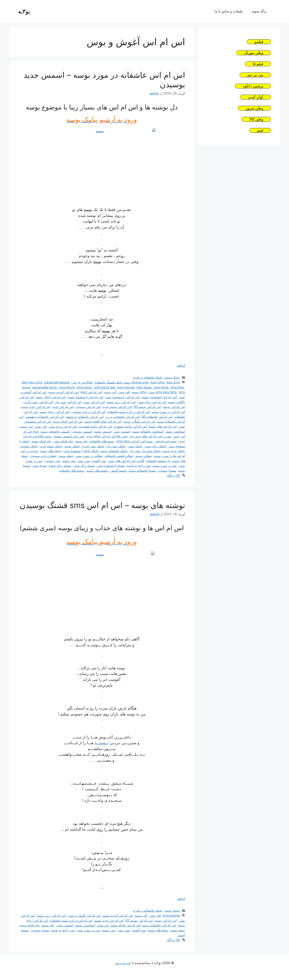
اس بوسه (26, 426)
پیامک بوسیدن (29, 446)
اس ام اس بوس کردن (38, 402)
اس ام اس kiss (91, 392)
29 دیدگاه (173, 475)
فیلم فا (258, 64)
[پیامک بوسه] (101, 164)
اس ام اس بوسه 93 (147, 407)
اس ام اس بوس (94, 402)
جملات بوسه (144, 456)
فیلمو (259, 42)
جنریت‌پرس (123, 963)
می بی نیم (255, 75)
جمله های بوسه (158, 930)
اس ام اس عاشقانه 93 (157, 417)
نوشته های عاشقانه (71, 470)
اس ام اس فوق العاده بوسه (103, 421)
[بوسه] (101, 591)
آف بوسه (110, 392)
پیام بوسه (81, 441)
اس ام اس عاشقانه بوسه (159, 925)
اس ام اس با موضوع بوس (122, 397)
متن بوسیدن (52, 461)
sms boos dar (104, 387)
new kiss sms (31, 382)
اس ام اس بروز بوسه (121, 402)
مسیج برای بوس (84, 465)
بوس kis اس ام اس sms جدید (107, 436)
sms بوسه (139, 392)
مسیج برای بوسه (60, 465)
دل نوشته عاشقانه (158, 461)
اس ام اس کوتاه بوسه (68, 421)
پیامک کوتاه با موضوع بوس (81, 451)
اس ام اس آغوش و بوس (84, 915)
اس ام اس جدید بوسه (35, 407)
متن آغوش (99, 461)
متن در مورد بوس (88, 930)
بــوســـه (102, 743)
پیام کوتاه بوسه (42, 441)
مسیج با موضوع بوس (111, 465)
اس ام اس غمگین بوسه (139, 421)
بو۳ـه (24, 11)
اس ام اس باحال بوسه (51, 397)
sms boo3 (67, 387)
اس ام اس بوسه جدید (117, 407)
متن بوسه (68, 461)
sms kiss (177, 387)
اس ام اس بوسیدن (88, 407)
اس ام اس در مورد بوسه (168, 412)
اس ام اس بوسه (174, 407)
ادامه (181, 365)
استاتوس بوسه (175, 431)
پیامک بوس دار (116, 446)
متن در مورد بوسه (165, 465)
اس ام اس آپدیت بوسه (63, 392)
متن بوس (83, 461)
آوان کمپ (255, 97)
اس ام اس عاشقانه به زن (123, 417)
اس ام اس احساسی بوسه (159, 397)
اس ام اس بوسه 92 (139, 920)
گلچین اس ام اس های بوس (126, 461)
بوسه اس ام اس (166, 441)
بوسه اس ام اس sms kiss (134, 441)
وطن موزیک (253, 53)
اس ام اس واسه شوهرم (130, 426)
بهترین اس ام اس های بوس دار (150, 436)
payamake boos (44, 387)
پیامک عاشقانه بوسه (114, 451)
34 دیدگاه (173, 940)
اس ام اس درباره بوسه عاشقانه (128, 412)
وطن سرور (254, 108)
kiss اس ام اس (82, 382)
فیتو (260, 130)
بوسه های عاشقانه (102, 441)
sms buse (161, 387)
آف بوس (124, 392)
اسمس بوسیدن (82, 431)
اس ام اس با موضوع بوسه (85, 397)
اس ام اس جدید (63, 407)
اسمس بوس (122, 431)
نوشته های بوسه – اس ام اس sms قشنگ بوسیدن (102, 505)
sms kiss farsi (166, 392)
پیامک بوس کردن (93, 446)
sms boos (84, 387)
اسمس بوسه (103, 431)
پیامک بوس (135, 446)
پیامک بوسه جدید (51, 446)
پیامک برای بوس (155, 446)
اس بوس (41, 426)
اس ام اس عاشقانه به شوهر (85, 417)
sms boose (125, 387)
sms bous (143, 387)
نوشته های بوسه (97, 470)
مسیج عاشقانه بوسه (142, 470)
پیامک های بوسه (50, 451)
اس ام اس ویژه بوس (63, 426)
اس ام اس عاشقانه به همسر (45, 417)
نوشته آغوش (118, 470)
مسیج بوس (39, 465)
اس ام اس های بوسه (163, 426)
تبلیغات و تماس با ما (228, 11)
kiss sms (157, 382)
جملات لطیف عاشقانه (119, 456)
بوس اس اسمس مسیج (69, 436)
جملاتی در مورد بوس (89, 456)
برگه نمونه (259, 11)
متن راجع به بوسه (139, 465)
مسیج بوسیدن (167, 470)
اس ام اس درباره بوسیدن (88, 412)
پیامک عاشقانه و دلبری (148, 377)
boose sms (140, 382)
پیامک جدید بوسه (174, 451)
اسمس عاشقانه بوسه (55, 431)
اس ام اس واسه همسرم (95, 426)
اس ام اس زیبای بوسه (55, 412)
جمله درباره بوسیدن (43, 456)
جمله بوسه (66, 456)
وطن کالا (256, 119)
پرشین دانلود (253, 86)
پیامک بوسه (172, 377)
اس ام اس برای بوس (152, 402)
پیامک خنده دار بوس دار (145, 451)
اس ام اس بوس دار (68, 402)
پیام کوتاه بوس (63, 441)
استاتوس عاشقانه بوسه (147, 431)
